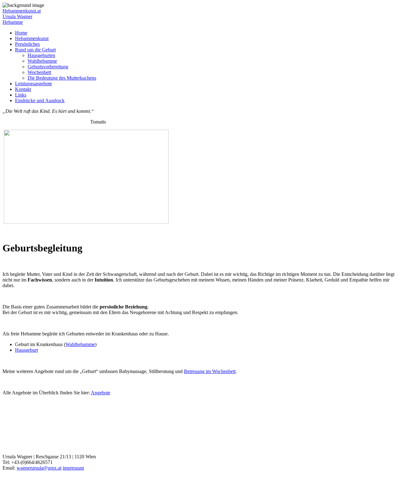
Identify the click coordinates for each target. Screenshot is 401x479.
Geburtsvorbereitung (48, 66)
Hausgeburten (41, 55)
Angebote (100, 392)
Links (20, 94)
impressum (73, 468)
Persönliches (27, 44)
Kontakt (23, 89)
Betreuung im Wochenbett (210, 371)
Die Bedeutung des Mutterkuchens (62, 78)
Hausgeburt (26, 350)
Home (21, 32)
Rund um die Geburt (35, 49)
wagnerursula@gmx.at (39, 468)
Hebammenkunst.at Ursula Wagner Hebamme (22, 16)
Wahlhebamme (42, 61)
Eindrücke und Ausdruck (40, 100)
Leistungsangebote (33, 83)
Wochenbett (39, 72)
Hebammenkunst (32, 38)
